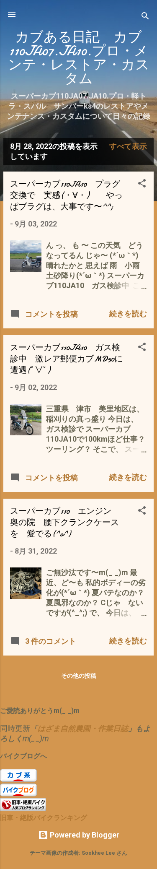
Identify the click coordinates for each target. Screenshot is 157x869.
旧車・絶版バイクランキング (43, 818)
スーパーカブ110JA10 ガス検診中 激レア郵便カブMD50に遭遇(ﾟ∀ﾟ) (66, 359)
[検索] (145, 17)
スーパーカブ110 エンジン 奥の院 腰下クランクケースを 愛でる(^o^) (65, 522)
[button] (142, 184)
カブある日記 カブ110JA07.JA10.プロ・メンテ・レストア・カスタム (78, 58)
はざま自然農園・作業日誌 (83, 728)
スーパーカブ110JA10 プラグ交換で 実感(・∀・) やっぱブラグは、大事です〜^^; (66, 195)
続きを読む (128, 313)
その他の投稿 (78, 675)
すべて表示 (128, 146)
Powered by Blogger (83, 834)
